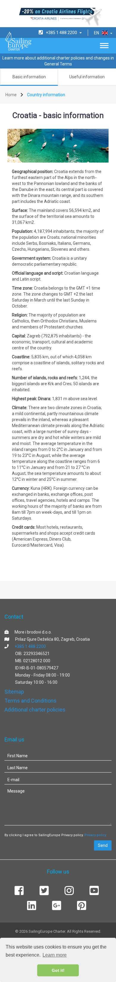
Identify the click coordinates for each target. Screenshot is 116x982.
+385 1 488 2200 (30, 646)
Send (103, 845)
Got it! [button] (58, 970)
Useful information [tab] (87, 76)
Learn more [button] (55, 954)
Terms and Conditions (30, 701)
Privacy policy (95, 835)
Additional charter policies (34, 709)
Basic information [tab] (29, 76)
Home (11, 94)
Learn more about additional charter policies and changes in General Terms (58, 61)
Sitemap (14, 692)
